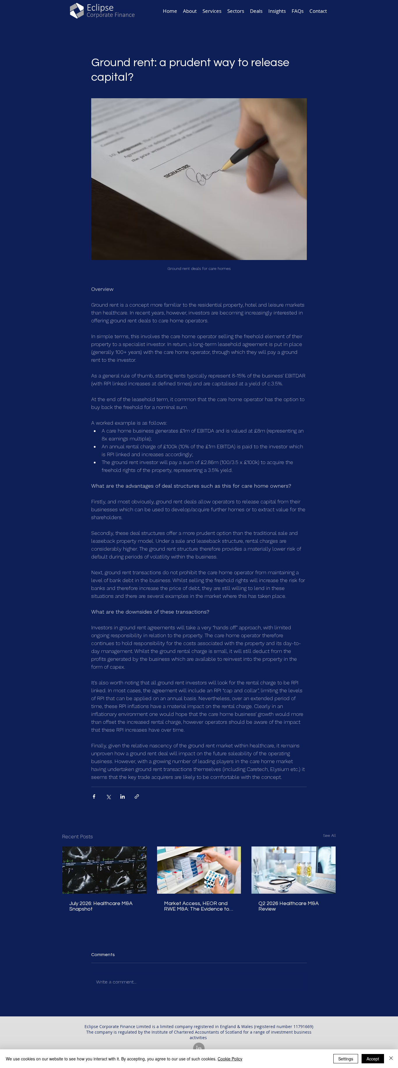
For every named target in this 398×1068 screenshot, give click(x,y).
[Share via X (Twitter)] (108, 796)
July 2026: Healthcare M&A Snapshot (101, 906)
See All (329, 835)
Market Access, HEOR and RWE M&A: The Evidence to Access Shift (196, 906)
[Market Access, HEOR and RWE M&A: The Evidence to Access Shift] (199, 870)
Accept (373, 1059)
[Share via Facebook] (94, 796)
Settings (345, 1059)
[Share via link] (137, 796)
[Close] (391, 1058)
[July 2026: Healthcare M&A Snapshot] (104, 870)
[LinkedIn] (199, 1048)
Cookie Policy (230, 1059)
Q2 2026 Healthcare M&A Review (288, 906)
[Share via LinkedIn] (122, 796)
